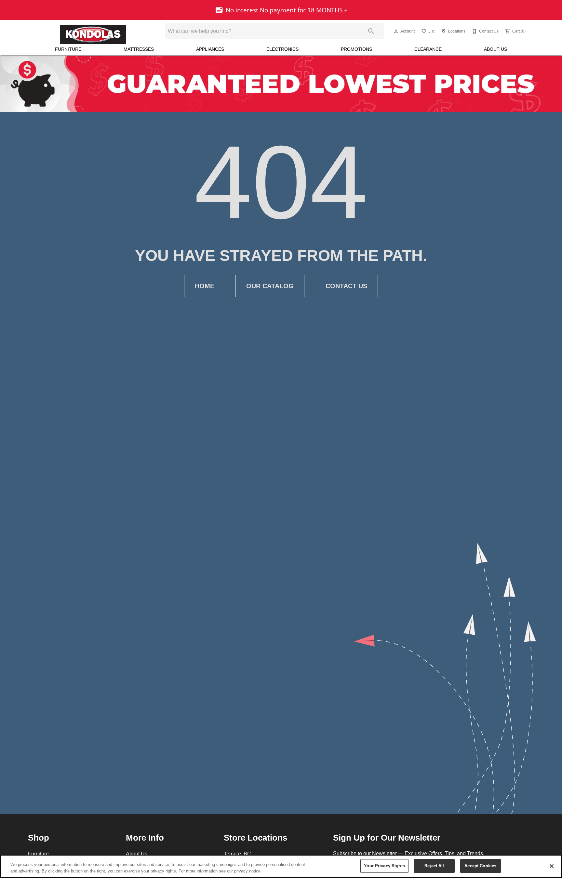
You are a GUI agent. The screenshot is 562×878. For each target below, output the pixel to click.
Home (204, 286)
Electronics (282, 49)
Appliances (210, 49)
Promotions (356, 49)
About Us (495, 49)
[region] (281, 866)
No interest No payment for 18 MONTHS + (286, 10)
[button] (396, 31)
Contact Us (346, 286)
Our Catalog (270, 286)
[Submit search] (371, 31)
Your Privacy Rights (384, 865)
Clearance (428, 49)
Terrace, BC (237, 854)
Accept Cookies (480, 865)
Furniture (68, 49)
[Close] (551, 866)
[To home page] (93, 31)
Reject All (434, 865)
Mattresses (139, 49)
